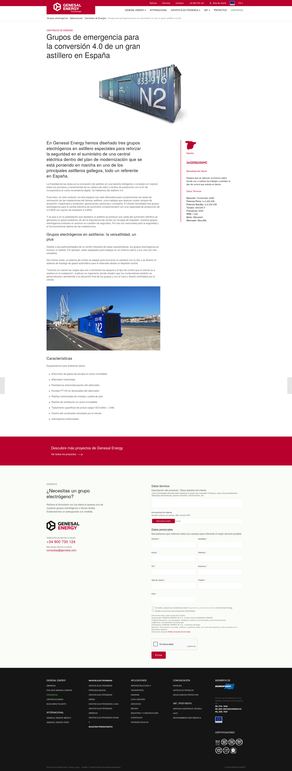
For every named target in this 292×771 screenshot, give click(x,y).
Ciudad (201, 580)
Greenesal (52, 694)
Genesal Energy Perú (58, 722)
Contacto (180, 3)
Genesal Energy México (59, 717)
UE (232, 3)
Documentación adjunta (161, 512)
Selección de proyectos (185, 694)
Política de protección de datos (179, 631)
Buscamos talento (56, 704)
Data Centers (138, 699)
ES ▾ (240, 3)
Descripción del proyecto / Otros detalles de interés (178, 490)
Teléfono (201, 552)
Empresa (202, 566)
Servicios (136, 704)
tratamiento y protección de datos (202, 607)
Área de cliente (219, 3)
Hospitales (136, 717)
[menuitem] (153, 3)
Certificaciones (55, 699)
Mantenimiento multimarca (187, 717)
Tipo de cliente (157, 580)
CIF (152, 566)
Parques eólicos (139, 722)
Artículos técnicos (183, 690)
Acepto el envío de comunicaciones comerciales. (175, 611)
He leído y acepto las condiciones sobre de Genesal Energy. (194, 607)
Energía (135, 694)
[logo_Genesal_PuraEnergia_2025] (71, 7)
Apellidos (202, 539)
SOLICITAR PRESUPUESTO (101, 726)
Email (153, 552)
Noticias (153, 3)
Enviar (158, 655)
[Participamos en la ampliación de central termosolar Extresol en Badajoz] (2, 385)
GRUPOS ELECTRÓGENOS (100, 680)
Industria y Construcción (144, 713)
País (153, 594)
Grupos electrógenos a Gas (103, 704)
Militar (134, 708)
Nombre (154, 539)
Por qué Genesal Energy (59, 690)
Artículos (166, 3)
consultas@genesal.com (61, 550)
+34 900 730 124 (196, 3)
